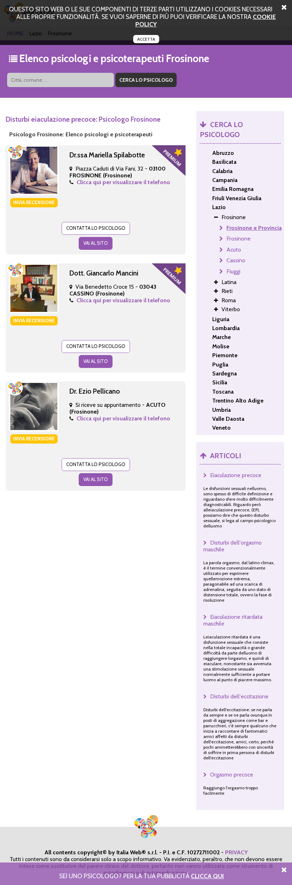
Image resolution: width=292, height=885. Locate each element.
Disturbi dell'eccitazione (239, 696)
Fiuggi (233, 271)
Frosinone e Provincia (254, 227)
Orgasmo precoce (231, 774)
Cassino (235, 260)
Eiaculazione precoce (235, 475)
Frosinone (238, 238)
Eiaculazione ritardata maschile (232, 620)
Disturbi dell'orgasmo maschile (232, 546)
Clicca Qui (207, 876)
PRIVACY (236, 852)
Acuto (233, 249)
